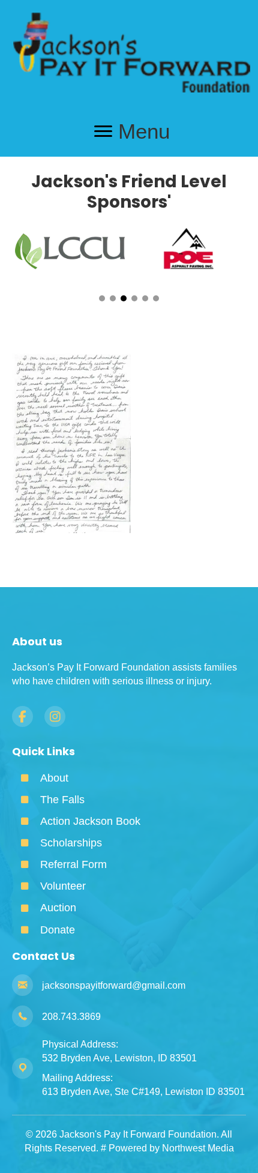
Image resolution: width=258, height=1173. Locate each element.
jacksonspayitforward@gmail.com (113, 985)
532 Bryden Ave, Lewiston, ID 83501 (119, 1058)
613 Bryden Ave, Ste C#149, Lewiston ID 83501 (143, 1092)
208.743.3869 (71, 1017)
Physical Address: (80, 1044)
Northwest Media (198, 1148)
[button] (102, 298)
